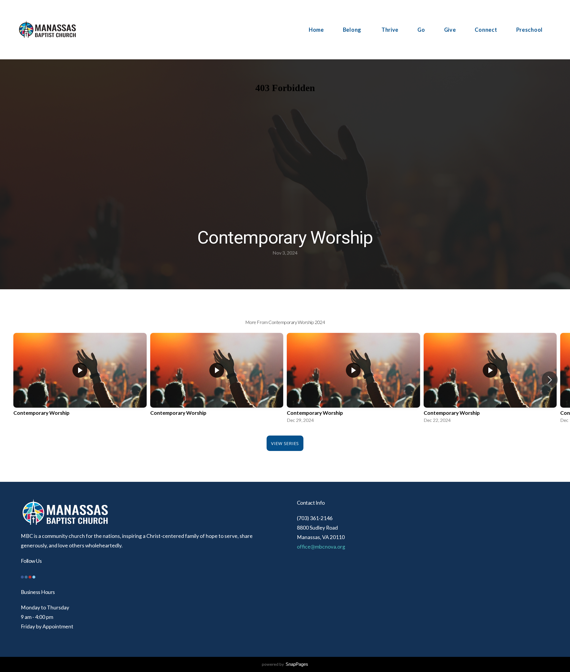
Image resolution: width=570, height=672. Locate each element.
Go (421, 29)
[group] (80, 380)
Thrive (389, 29)
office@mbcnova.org (321, 547)
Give (450, 29)
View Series (285, 443)
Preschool (529, 29)
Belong (352, 29)
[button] (550, 379)
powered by (285, 664)
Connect (486, 29)
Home (316, 29)
